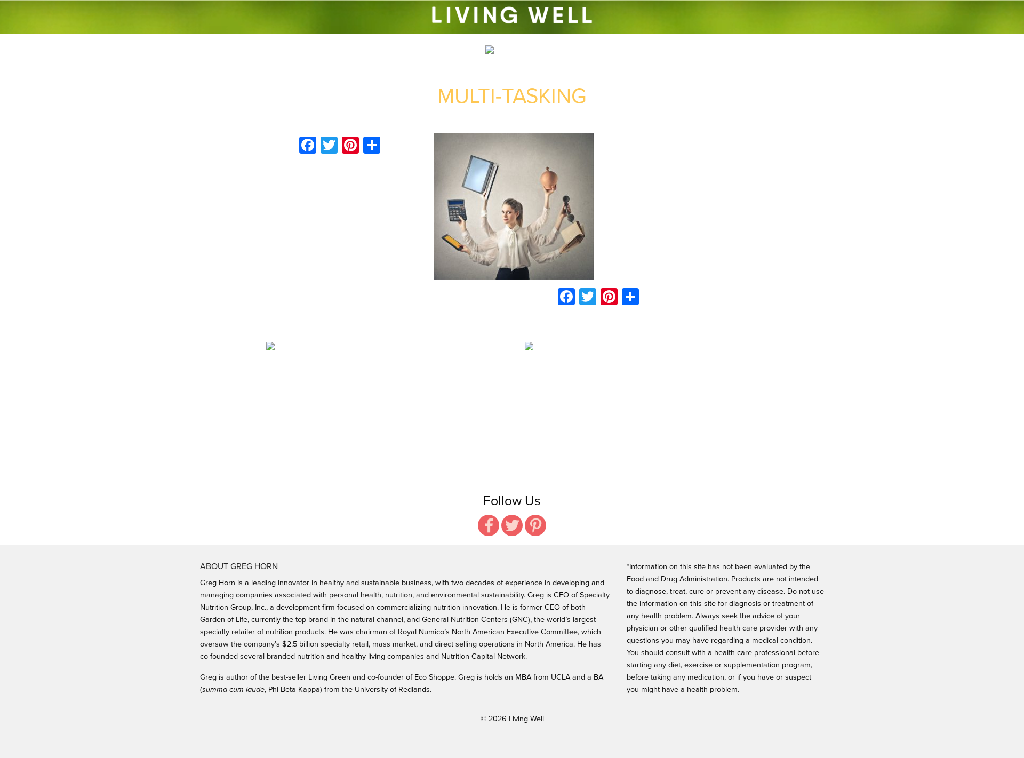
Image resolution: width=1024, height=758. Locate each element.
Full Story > (373, 396)
